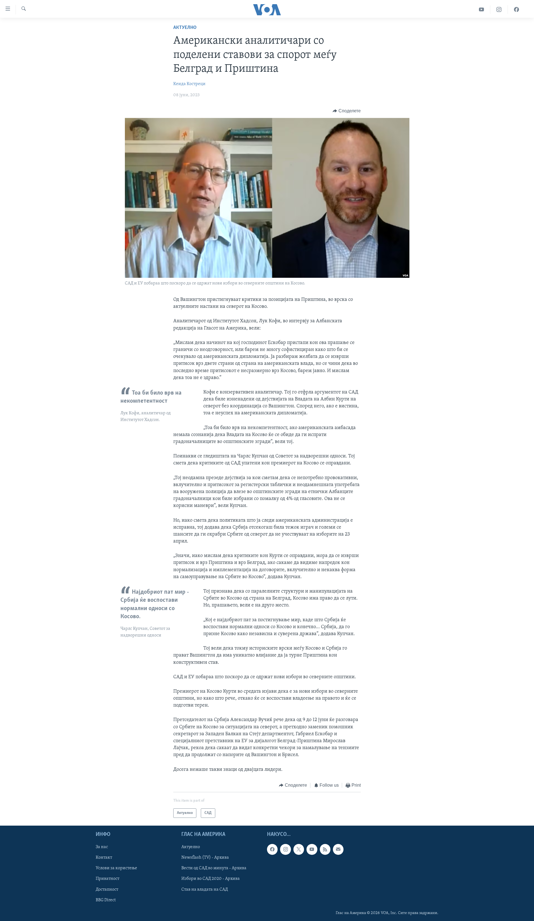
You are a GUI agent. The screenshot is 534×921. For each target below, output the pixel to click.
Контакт (104, 858)
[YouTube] (481, 9)
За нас (102, 847)
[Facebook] (516, 9)
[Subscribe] (338, 849)
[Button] (347, 111)
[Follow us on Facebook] (272, 849)
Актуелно (185, 27)
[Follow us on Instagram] (285, 849)
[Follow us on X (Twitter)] (298, 849)
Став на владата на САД (204, 889)
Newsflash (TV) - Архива (205, 858)
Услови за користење (116, 868)
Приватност (107, 879)
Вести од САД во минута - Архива (213, 868)
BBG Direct (106, 900)
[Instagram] (499, 9)
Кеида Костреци (189, 84)
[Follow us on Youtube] (311, 849)
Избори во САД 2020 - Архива (210, 879)
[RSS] (325, 849)
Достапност (107, 889)
